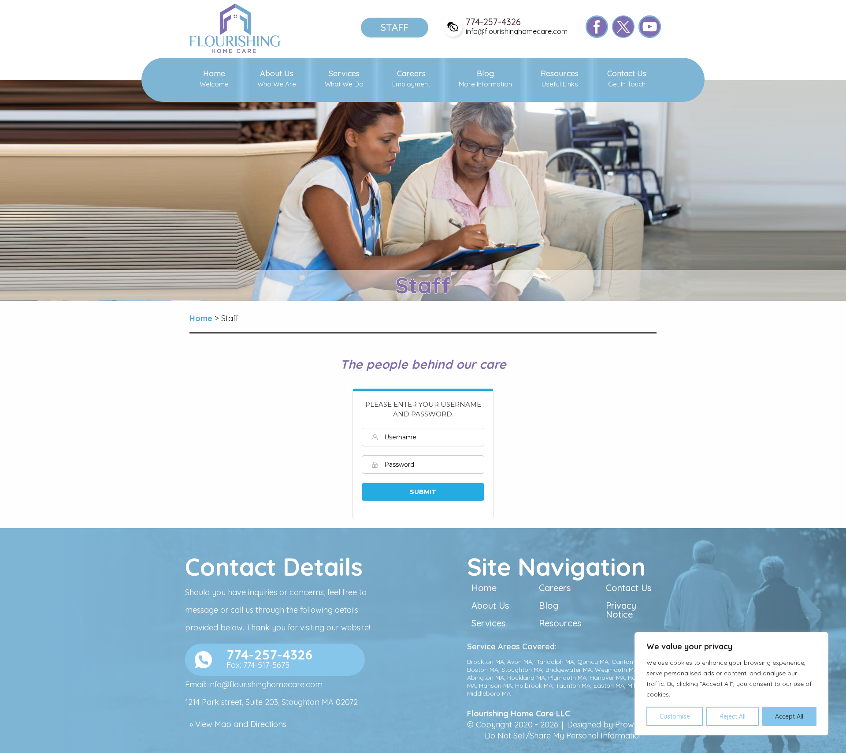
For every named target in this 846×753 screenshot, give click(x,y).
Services (344, 79)
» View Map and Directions (237, 724)
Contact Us (626, 79)
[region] (731, 683)
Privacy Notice (621, 610)
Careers (411, 79)
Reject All (733, 716)
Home (214, 79)
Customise (675, 716)
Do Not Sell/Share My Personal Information (564, 736)
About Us (276, 79)
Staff (394, 27)
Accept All (789, 716)
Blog (485, 79)
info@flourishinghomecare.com (517, 31)
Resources (560, 79)
